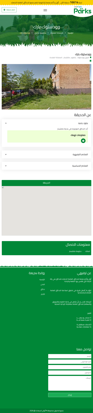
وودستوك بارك (25, 33)
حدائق (43, 289)
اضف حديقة (10, 9)
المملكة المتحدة (57, 33)
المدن (43, 284)
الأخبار (43, 294)
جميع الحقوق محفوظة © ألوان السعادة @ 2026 (47, 410)
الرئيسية (70, 33)
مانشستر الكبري (40, 33)
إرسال (70, 395)
